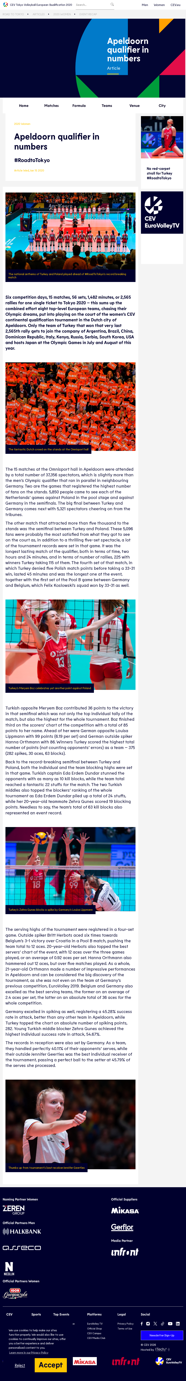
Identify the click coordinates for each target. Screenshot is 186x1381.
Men (145, 5)
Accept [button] (51, 1364)
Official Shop (94, 1328)
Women (159, 5)
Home (24, 105)
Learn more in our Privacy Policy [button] (28, 1352)
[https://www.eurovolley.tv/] (162, 212)
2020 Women (62, 14)
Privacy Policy (126, 1323)
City (162, 105)
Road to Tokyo (13, 14)
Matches (51, 105)
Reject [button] (20, 1365)
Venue (135, 105)
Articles (39, 14)
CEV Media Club (96, 1337)
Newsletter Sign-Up (162, 1335)
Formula (79, 105)
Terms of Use (125, 1328)
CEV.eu (175, 5)
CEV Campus (94, 1333)
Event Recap (88, 14)
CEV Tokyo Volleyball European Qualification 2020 (41, 4)
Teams (107, 105)
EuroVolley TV (94, 1323)
